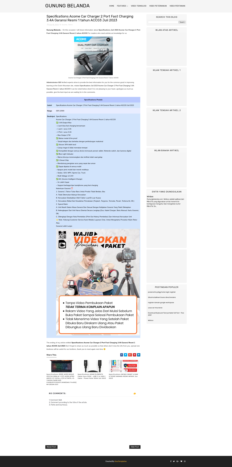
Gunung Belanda (67, 6)
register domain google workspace (161, 302)
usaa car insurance (155, 308)
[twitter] (174, 461)
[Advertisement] (166, 49)
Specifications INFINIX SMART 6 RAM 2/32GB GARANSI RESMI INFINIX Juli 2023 (123, 376)
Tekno (70, 25)
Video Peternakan (158, 6)
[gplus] (177, 461)
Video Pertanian (177, 6)
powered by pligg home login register (162, 292)
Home (111, 6)
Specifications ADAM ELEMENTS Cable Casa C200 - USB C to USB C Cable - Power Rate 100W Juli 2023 (92, 376)
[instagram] (184, 461)
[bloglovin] (181, 461)
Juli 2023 (61, 346)
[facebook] (171, 461)
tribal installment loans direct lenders (162, 297)
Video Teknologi (138, 6)
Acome (64, 25)
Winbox (150, 196)
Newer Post (51, 447)
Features (121, 6)
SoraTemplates (121, 461)
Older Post (135, 447)
